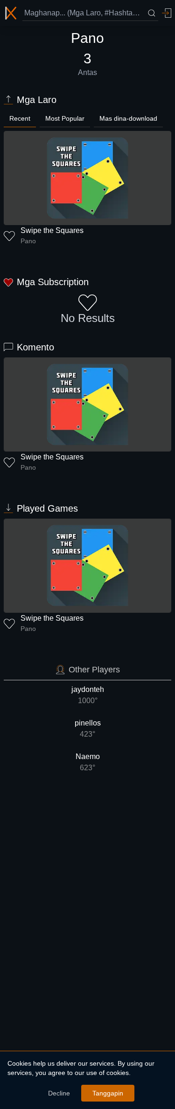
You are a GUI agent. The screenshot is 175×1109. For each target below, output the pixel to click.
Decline (59, 1093)
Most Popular (64, 118)
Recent (19, 118)
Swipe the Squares (52, 230)
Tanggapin (107, 1093)
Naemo (88, 762)
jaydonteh (87, 695)
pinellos (88, 728)
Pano (28, 241)
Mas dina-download (128, 118)
